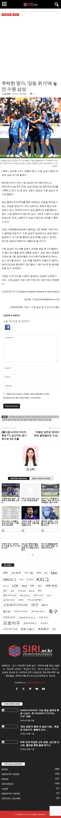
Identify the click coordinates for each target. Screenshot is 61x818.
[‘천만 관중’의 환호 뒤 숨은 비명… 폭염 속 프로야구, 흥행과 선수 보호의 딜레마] (10, 731)
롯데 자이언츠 (9, 595)
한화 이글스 (27, 629)
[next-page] (32, 555)
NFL (40, 586)
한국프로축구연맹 (10, 629)
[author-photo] (30, 456)
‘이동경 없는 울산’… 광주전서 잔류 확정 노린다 (11, 500)
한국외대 (44, 623)
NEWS (23, 11)
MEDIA (5, 779)
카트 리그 (43, 617)
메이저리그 (25, 595)
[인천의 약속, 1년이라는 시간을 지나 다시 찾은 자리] (11, 535)
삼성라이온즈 (9, 600)
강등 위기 (33, 417)
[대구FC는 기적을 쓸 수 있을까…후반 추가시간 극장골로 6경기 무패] (50, 490)
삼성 (4, 420)
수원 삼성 (28, 420)
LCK (15, 585)
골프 (12, 591)
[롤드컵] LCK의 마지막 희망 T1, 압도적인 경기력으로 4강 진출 (14, 435)
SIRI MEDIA (13, 11)
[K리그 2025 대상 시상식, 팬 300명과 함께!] (30, 490)
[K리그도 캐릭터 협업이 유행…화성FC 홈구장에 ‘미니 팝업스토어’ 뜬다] (30, 535)
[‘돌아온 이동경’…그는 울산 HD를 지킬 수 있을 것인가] (50, 512)
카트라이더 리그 (27, 617)
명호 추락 (54, 417)
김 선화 (7, 94)
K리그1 (18, 417)
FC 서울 (29, 573)
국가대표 (22, 591)
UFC (5, 591)
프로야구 (11, 623)
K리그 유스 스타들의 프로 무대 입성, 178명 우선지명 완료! (10, 523)
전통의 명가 (46, 420)
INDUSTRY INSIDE (11, 793)
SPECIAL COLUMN (11, 798)
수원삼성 (37, 420)
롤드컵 (31, 591)
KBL (46, 573)
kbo (54, 573)
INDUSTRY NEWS (10, 774)
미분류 (5, 789)
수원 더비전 (18, 420)
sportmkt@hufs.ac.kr (36, 682)
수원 (10, 420)
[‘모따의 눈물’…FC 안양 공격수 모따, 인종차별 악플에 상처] (30, 512)
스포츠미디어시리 (15, 605)
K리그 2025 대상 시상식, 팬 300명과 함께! (30, 499)
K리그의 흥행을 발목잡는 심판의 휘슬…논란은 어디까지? (49, 546)
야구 (34, 605)
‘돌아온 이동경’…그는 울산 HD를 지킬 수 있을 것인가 (49, 523)
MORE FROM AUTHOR (41, 478)
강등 (25, 417)
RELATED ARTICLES (19, 478)
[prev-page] (28, 555)
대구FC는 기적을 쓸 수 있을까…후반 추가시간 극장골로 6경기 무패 (50, 500)
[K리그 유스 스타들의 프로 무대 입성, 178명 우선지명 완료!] (11, 512)
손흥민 (21, 600)
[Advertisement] (30, 48)
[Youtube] (44, 689)
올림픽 (45, 605)
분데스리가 (39, 595)
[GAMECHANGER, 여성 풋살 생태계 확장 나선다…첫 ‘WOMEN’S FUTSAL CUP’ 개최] (10, 715)
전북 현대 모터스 (38, 611)
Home (4, 11)
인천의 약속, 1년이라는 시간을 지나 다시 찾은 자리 (11, 546)
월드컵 (6, 611)
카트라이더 (9, 617)
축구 (53, 611)
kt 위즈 (30, 579)
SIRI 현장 (51, 585)
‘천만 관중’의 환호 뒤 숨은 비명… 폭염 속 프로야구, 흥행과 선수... (39, 728)
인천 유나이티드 (21, 611)
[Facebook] (17, 689)
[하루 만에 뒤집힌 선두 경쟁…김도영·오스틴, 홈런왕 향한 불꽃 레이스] (10, 746)
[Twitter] (24, 689)
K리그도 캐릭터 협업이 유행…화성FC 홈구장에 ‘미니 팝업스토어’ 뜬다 (30, 547)
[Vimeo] (30, 689)
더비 (40, 417)
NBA (32, 586)
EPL (5, 572)
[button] (30, 327)
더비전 (46, 417)
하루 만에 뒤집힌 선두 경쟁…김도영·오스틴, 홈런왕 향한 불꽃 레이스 (39, 743)
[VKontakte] (37, 689)
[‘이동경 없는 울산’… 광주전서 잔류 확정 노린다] (11, 490)
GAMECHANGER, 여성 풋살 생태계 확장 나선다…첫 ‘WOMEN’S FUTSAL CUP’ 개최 (39, 713)
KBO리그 (9, 579)
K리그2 (6, 586)
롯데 (40, 591)
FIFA (38, 573)
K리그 (12, 417)
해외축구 (43, 629)
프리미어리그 (30, 623)
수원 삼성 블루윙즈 (34, 600)
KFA (21, 580)
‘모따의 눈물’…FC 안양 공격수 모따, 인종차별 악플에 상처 (30, 523)
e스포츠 (16, 572)
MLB (24, 586)
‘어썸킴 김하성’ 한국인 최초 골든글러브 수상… (46, 433)
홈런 (54, 629)
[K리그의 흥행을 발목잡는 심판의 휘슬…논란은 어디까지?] (50, 535)
